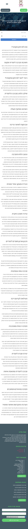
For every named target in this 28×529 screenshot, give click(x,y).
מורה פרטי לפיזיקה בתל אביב (20, 494)
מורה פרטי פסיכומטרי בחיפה (20, 490)
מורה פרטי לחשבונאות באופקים (19, 497)
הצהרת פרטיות (20, 450)
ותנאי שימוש (9, 516)
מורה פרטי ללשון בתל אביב (20, 487)
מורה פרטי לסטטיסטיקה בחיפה (19, 485)
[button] (7, 4)
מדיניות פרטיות (15, 516)
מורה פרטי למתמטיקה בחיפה (20, 492)
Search (14, 39)
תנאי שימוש (21, 449)
